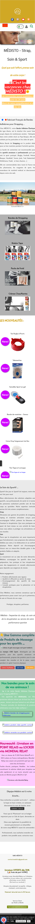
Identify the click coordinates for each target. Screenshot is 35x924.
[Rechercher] (31, 26)
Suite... (12, 921)
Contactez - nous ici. (17, 808)
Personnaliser (20, 921)
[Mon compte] (26, 26)
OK (29, 921)
